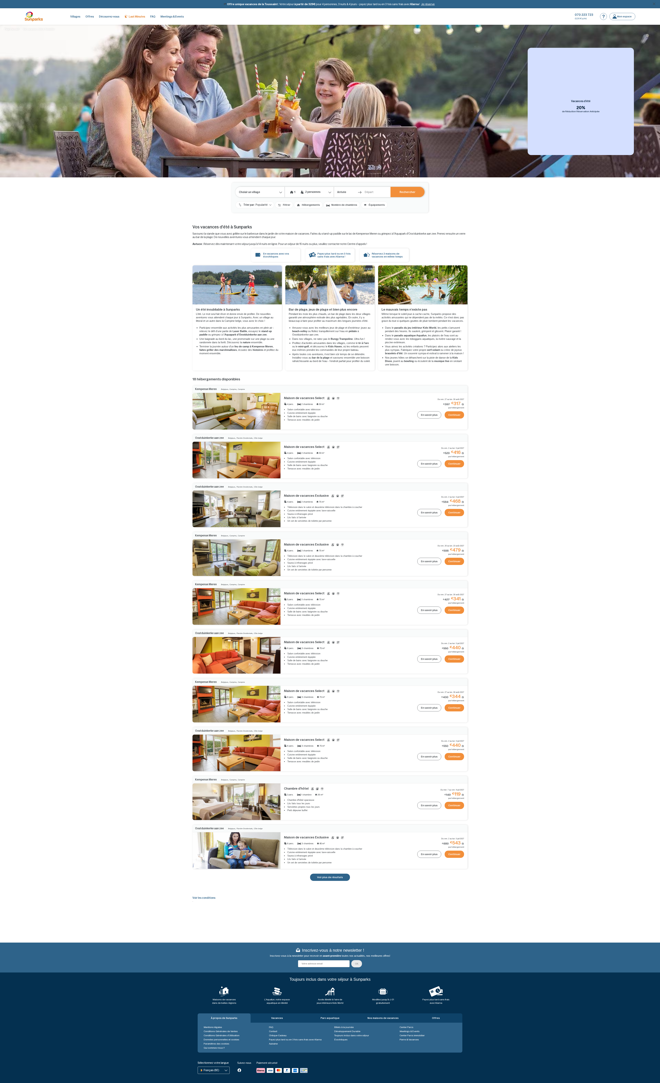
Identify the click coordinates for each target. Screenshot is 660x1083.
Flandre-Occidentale (244, 438)
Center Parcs (406, 1027)
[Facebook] (239, 1070)
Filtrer (286, 205)
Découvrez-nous (109, 16)
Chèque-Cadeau (278, 1035)
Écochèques (341, 1039)
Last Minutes (137, 16)
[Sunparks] (34, 16)
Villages (75, 16)
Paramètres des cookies (216, 1043)
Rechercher (407, 192)
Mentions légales (213, 1027)
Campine (232, 389)
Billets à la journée (344, 1027)
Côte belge (258, 438)
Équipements (377, 205)
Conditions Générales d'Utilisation (221, 1035)
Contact (273, 1031)
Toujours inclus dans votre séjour (351, 1035)
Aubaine (273, 1043)
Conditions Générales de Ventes (221, 1031)
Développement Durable (347, 1031)
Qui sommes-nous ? (214, 1048)
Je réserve (428, 4)
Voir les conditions (203, 897)
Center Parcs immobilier (412, 1035)
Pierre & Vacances (409, 1039)
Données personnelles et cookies (221, 1039)
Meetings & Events (172, 16)
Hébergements (311, 205)
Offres (89, 16)
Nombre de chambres (344, 205)
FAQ (152, 16)
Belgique (224, 389)
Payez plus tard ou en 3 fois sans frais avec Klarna (295, 1039)
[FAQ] (603, 16)
